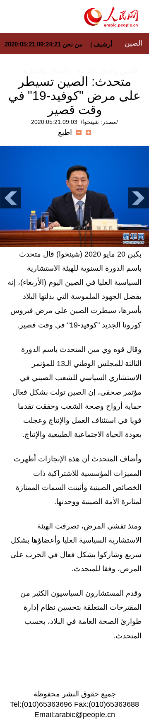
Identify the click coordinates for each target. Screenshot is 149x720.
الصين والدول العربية (107, 71)
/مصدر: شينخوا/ (99, 122)
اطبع (65, 132)
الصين (133, 43)
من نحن (72, 44)
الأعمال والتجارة (47, 71)
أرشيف (102, 44)
